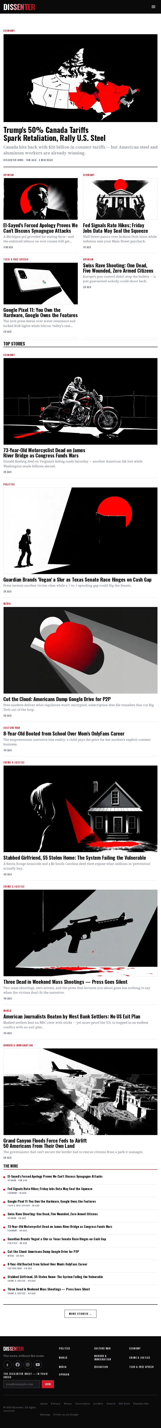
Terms (68, 1403)
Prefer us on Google (66, 1414)
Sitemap (45, 1414)
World (63, 1357)
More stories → (80, 1313)
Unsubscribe (141, 1403)
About (44, 1403)
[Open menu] (153, 7)
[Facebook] (17, 1364)
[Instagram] (27, 1364)
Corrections (82, 1403)
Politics (64, 1348)
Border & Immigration (102, 1357)
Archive (98, 1403)
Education (101, 1367)
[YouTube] (38, 1364)
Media (62, 1367)
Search (110, 1403)
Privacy (55, 1403)
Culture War (102, 1348)
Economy (134, 1348)
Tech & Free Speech (141, 1367)
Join (48, 1384)
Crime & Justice (139, 1357)
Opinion (64, 1374)
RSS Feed (124, 1403)
